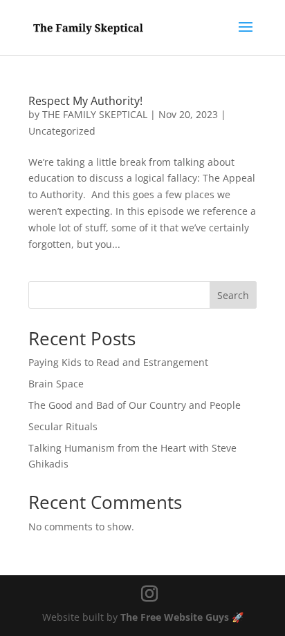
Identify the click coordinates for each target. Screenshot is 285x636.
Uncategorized (61, 130)
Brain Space (56, 383)
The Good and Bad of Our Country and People (134, 405)
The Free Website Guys (174, 617)
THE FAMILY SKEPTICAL (94, 114)
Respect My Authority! (85, 100)
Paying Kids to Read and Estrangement (118, 362)
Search (233, 295)
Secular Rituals (63, 426)
